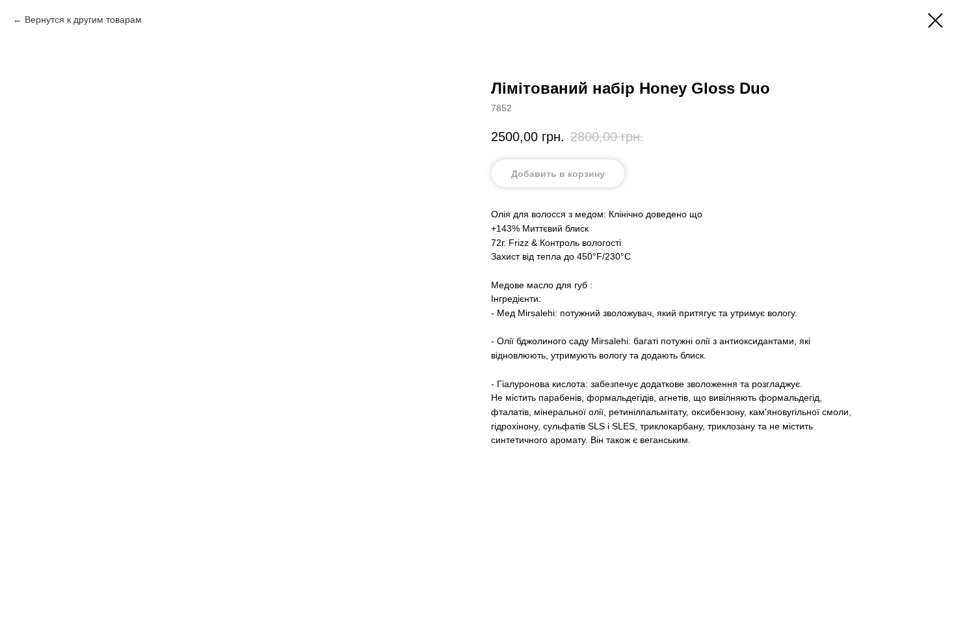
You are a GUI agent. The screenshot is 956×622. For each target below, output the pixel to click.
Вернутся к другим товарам (83, 19)
